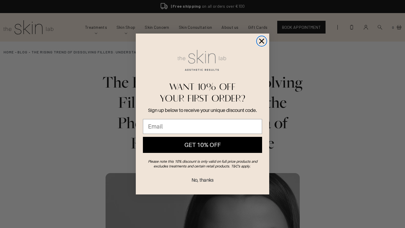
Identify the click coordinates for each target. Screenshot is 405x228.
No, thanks (202, 180)
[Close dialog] (261, 41)
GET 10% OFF (202, 144)
